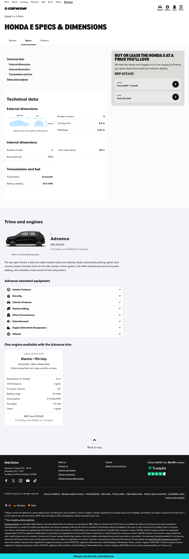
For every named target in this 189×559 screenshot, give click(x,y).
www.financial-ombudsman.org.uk (163, 539)
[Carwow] (16, 8)
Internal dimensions (19, 69)
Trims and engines (17, 79)
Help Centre (12, 462)
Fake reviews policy (134, 494)
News (58, 2)
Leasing (24, 2)
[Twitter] (14, 482)
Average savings (11, 524)
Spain (33, 505)
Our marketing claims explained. (20, 520)
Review (12, 40)
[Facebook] (6, 482)
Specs (28, 40)
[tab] (13, 40)
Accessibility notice (176, 494)
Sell (43, 2)
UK (9, 505)
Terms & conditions (52, 494)
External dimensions (19, 64)
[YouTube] (28, 482)
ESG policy (106, 494)
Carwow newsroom (66, 474)
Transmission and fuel (20, 74)
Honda (8, 16)
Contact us (63, 466)
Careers (108, 462)
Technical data (15, 59)
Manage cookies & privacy (73, 494)
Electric (35, 2)
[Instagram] (21, 482)
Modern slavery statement (155, 494)
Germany (21, 505)
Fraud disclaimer (93, 494)
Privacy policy (119, 494)
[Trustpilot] (166, 470)
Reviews (68, 2)
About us (62, 462)
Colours (44, 40)
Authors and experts (67, 470)
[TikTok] (35, 482)
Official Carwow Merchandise (71, 479)
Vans (50, 2)
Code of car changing (174, 498)
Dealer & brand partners (115, 466)
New (7, 2)
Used (14, 2)
